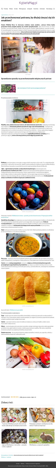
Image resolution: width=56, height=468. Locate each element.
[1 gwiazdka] (11, 397)
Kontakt (18, 463)
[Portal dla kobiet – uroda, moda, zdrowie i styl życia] (28, 3)
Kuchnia (36, 9)
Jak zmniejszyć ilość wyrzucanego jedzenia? (31, 88)
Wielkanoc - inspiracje (6, 457)
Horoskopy (49, 9)
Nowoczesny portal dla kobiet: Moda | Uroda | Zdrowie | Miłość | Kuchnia (24, 466)
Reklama (22, 463)
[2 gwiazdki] (13, 397)
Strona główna (4, 455)
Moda (11, 9)
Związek (29, 9)
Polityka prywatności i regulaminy (33, 463)
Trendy (6, 9)
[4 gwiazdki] (16, 397)
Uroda (16, 9)
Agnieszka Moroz (4, 14)
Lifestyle (42, 9)
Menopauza (22, 9)
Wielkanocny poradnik (16, 310)
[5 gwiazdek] (18, 397)
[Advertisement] (28, 148)
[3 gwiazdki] (14, 397)
